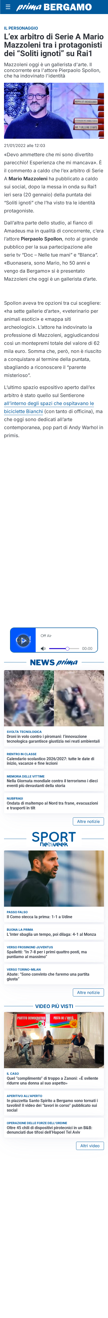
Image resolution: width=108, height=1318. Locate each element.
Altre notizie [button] (88, 821)
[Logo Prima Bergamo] (54, 7)
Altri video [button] (90, 1145)
